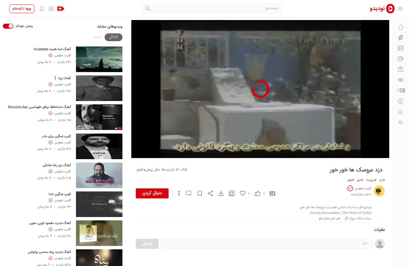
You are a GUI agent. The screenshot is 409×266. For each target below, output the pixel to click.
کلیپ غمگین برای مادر (56, 136)
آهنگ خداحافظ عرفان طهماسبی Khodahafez (39, 107)
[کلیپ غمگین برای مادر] (99, 146)
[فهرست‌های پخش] (400, 69)
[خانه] (400, 27)
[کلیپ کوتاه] (400, 37)
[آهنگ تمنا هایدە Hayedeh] (99, 59)
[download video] (218, 193)
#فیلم (351, 180)
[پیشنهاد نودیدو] (400, 48)
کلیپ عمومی (62, 55)
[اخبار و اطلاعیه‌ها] (400, 122)
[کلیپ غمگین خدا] (99, 204)
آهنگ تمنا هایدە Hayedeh (52, 49)
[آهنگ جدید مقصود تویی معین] (99, 233)
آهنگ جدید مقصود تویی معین (50, 223)
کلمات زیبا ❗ (62, 78)
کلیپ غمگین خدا (60, 194)
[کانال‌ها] (400, 58)
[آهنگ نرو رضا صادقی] (99, 175)
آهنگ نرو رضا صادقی (57, 165)
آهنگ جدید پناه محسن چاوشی (49, 252)
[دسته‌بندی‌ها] (400, 90)
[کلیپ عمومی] (379, 190)
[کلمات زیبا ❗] (99, 88)
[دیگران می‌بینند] (400, 80)
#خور (360, 180)
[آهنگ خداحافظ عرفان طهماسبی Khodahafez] (99, 117)
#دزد (382, 180)
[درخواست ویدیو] (400, 112)
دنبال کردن (152, 193)
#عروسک (371, 180)
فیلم (140, 169)
